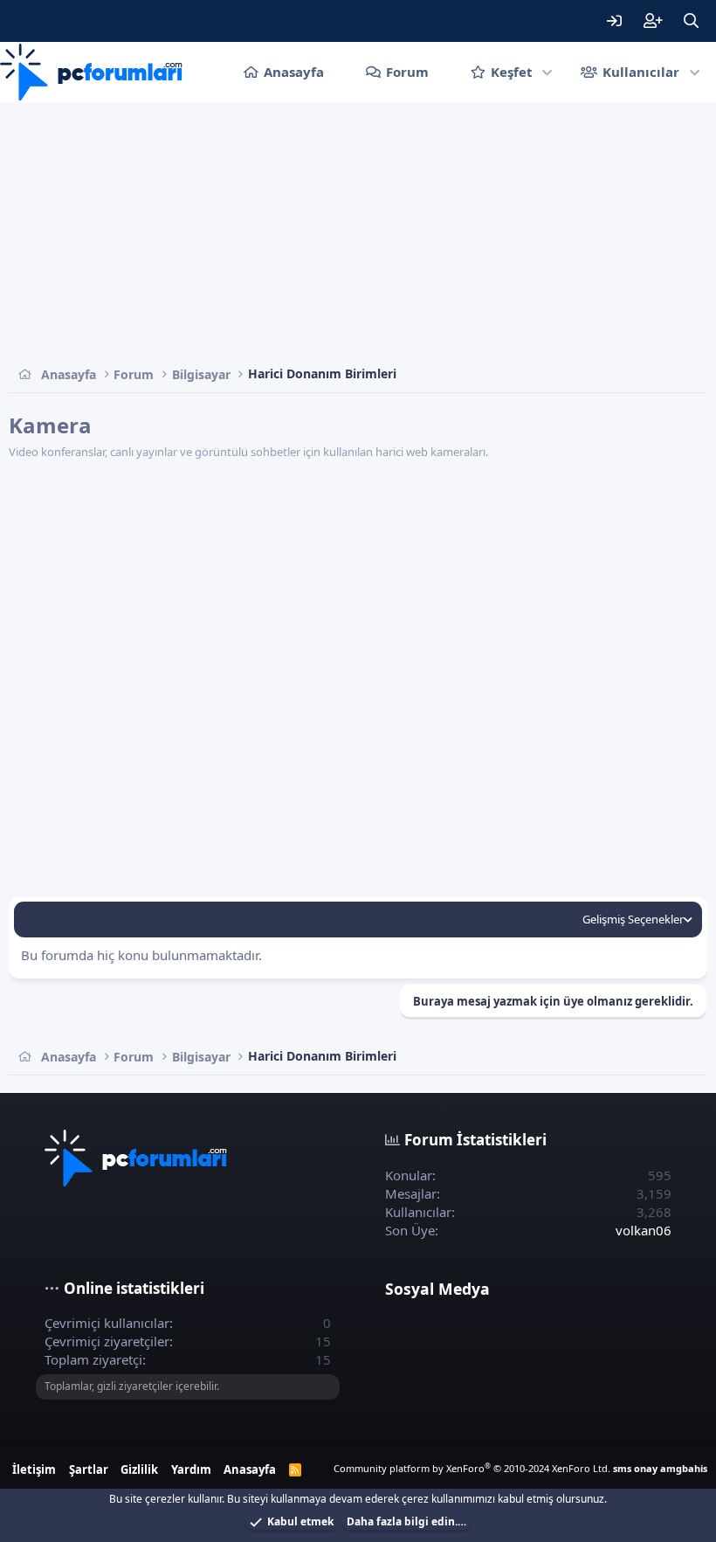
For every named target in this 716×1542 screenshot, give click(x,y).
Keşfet (512, 71)
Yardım (191, 1469)
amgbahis (683, 1468)
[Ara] (690, 20)
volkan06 (643, 1230)
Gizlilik (139, 1469)
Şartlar (88, 1469)
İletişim (34, 1469)
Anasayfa (294, 71)
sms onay (635, 1468)
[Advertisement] (358, 233)
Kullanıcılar (640, 71)
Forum (407, 71)
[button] (548, 72)
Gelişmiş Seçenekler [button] (633, 919)
